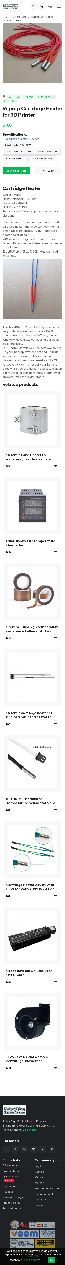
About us (8, 1191)
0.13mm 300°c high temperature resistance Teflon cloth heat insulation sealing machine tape (32, 631)
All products (19, 16)
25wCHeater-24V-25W (18, 151)
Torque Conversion (47, 1188)
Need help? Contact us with (21, 138)
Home (6, 16)
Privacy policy (11, 1202)
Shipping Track (44, 1194)
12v (9, 96)
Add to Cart (18, 170)
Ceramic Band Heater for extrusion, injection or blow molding (28, 459)
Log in (38, 1166)
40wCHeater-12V (48, 151)
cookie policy (32, 1259)
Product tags (11, 1171)
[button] (33, 6)
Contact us (9, 1186)
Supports (40, 1205)
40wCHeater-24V (15, 158)
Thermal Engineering (42, 16)
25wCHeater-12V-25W (18, 145)
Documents (42, 1199)
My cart (39, 1183)
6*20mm (29, 96)
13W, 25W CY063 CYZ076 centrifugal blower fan (27, 1059)
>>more (30, 1129)
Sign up (39, 1171)
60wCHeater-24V (42, 158)
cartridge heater (46, 96)
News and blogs (13, 1197)
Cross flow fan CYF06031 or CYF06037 (29, 973)
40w (17, 96)
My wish (40, 1177)
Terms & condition (14, 1208)
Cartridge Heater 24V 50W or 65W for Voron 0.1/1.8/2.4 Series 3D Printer (32, 889)
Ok (51, 1260)
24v (6, 101)
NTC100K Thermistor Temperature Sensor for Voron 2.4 (31, 803)
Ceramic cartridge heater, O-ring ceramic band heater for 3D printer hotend (32, 717)
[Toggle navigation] (59, 6)
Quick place (10, 1178)
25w (14, 101)
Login (50, 6)
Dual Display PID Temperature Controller (30, 543)
